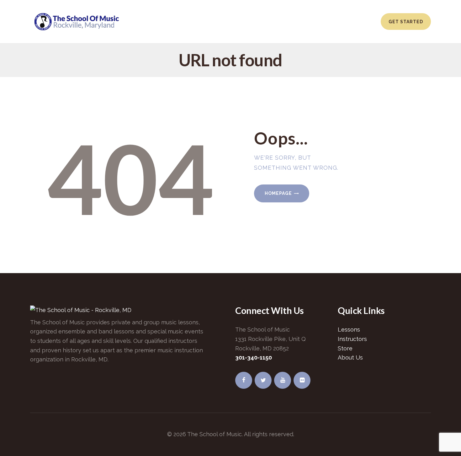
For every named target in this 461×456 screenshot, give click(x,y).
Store (345, 348)
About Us (350, 357)
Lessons (349, 329)
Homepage (278, 193)
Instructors (352, 339)
